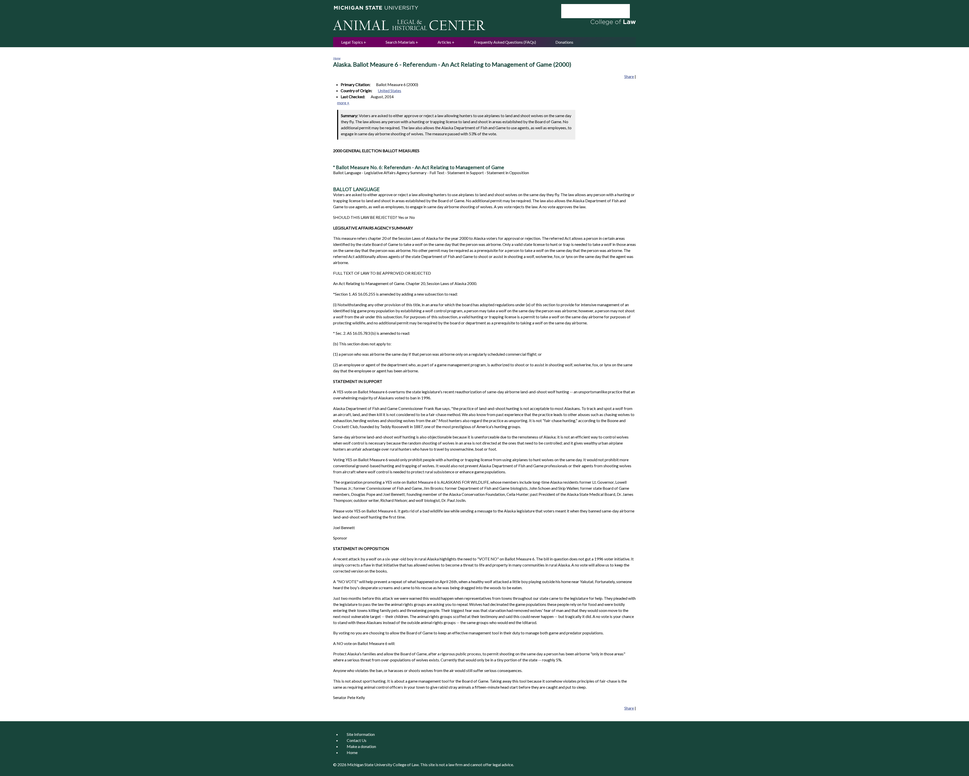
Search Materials (400, 42)
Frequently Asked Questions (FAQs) (505, 42)
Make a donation (361, 746)
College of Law (406, 764)
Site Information (361, 734)
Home (336, 58)
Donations (564, 42)
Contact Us (356, 740)
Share (629, 76)
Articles (444, 42)
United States (389, 90)
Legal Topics (352, 42)
